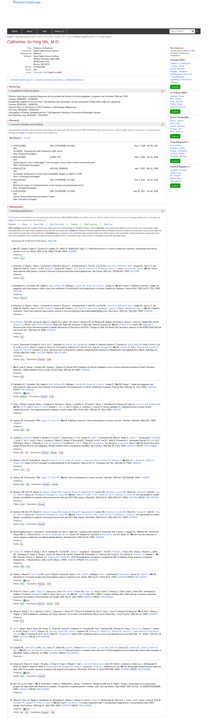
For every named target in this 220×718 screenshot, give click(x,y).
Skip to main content (12, 3)
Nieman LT (127, 631)
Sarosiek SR (142, 347)
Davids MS (81, 286)
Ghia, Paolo (175, 123)
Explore (175, 87)
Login (10, 37)
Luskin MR (121, 492)
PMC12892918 (107, 597)
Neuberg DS (67, 666)
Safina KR (29, 647)
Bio (22, 453)
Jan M (44, 407)
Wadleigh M (40, 495)
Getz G (140, 268)
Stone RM (63, 495)
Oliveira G (46, 534)
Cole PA (81, 594)
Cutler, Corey (175, 173)
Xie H (15, 629)
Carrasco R (123, 443)
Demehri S (36, 594)
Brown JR (91, 286)
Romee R (140, 460)
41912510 (131, 446)
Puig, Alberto (175, 145)
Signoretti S (148, 325)
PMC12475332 (43, 689)
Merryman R (98, 664)
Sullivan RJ (94, 631)
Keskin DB (137, 344)
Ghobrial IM (125, 347)
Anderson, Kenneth (178, 170)
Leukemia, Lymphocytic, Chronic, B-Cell (180, 64)
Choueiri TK (18, 325)
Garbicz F (133, 438)
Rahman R (122, 266)
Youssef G (111, 266)
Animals (54, 453)
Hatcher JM (71, 344)
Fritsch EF (55, 420)
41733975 (133, 517)
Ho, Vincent (175, 175)
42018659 (72, 251)
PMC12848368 (144, 669)
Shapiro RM (18, 463)
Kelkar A (46, 492)
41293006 (53, 653)
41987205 (152, 387)
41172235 (133, 497)
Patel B (33, 631)
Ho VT (61, 460)
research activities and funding (49, 80)
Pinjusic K (40, 591)
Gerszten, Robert (177, 153)
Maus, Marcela (176, 131)
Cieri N (34, 574)
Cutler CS (69, 460)
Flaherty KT (106, 631)
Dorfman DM (59, 286)
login (22, 133)
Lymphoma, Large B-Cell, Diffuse (181, 80)
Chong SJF (18, 552)
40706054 (125, 669)
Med (22, 430)
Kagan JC (45, 420)
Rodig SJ (78, 666)
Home (15, 31)
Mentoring (14, 86)
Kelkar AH (106, 460)
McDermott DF (125, 325)
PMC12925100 (152, 497)
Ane (22, 377)
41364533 (88, 597)
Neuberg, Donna (177, 96)
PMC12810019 (91, 560)
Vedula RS (141, 492)
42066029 (85, 370)
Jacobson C (98, 666)
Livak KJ (100, 286)
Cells (49, 359)
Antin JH (96, 460)
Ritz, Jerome (175, 99)
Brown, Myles (176, 178)
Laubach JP (31, 703)
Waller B (96, 700)
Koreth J (78, 460)
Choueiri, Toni (176, 129)
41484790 (72, 560)
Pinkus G (41, 703)
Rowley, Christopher (178, 151)
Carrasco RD (53, 557)
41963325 (117, 410)
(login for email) (55, 72)
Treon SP (27, 350)
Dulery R (53, 460)
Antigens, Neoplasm (179, 71)
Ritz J (132, 460)
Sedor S (94, 438)
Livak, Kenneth (176, 101)
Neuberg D (102, 268)
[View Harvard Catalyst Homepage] (27, 1)
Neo (22, 278)
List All (27, 138)
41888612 (17, 423)
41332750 (23, 637)
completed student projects (21, 80)
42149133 (51, 330)
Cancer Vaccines (177, 69)
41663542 (100, 537)
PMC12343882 (85, 705)
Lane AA (39, 650)
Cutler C (144, 647)
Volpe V (20, 495)
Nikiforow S (116, 460)
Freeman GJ (36, 325)
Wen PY (82, 268)
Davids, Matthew (177, 126)
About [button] (29, 31)
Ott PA (23, 407)
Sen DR (16, 634)
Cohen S (72, 631)
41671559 (41, 353)
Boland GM (117, 631)
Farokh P (70, 591)
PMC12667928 (43, 637)
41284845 (153, 614)
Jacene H (88, 664)
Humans (41, 359)
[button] (197, 31)
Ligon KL (112, 268)
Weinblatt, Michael (178, 156)
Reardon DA (130, 268)
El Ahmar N (18, 322)
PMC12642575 (72, 653)
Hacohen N (107, 534)
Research (14, 120)
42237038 (135, 271)
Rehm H (37, 407)
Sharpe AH (47, 325)
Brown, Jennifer (177, 121)
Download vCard (41, 72)
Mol (27, 430)
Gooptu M (87, 460)
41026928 (122, 577)
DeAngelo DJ (52, 495)
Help (44, 31)
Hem (22, 258)
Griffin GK (113, 647)
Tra (28, 470)
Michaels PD (18, 703)
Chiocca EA (92, 268)
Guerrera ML (82, 344)
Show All (52, 241)
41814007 (145, 477)
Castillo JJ (153, 347)
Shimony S (111, 492)
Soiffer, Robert (176, 104)
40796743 (66, 705)
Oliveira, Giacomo (178, 107)
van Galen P (59, 650)
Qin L (130, 266)
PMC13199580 (150, 446)
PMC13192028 (27, 390)
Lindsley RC (134, 647)
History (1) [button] (60, 31)
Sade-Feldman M (140, 631)
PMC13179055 (60, 353)
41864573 (137, 463)
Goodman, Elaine (177, 148)
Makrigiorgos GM (53, 666)
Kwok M (27, 438)
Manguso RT (64, 634)
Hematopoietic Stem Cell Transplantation (181, 75)
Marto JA (89, 591)
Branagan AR (106, 347)
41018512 (23, 689)
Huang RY (49, 268)
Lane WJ (53, 631)
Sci (27, 453)
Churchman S (97, 443)
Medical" (24, 298)
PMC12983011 (141, 577)
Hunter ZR (17, 350)
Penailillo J (117, 552)
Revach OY (136, 629)
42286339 (148, 311)
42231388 (17, 291)
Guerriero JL (138, 554)
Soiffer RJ (149, 460)
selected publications (74, 80)
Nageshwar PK (87, 492)
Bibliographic (16, 207)
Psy (22, 621)
